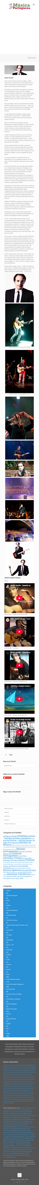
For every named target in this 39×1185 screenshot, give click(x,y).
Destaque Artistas (12, 858)
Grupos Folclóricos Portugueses (24, 1099)
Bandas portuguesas (14, 850)
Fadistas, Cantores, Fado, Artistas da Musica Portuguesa (18, 1114)
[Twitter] (17, 1182)
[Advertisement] (19, 33)
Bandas (8, 905)
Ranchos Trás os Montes (10, 1090)
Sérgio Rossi (15, 1079)
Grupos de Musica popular (12, 866)
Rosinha (11, 1068)
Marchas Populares (11, 1004)
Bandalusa (28, 1070)
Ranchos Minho (12, 876)
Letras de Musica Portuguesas (18, 1092)
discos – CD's (10, 945)
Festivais (8, 964)
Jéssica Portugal (13, 1072)
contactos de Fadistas (9, 1099)
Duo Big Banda (18, 1074)
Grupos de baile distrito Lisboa (10, 864)
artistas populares (22, 838)
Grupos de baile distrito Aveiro (10, 862)
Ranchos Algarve (13, 1083)
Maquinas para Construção (12, 1155)
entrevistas (9, 949)
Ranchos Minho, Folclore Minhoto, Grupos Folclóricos (18, 1139)
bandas (6, 840)
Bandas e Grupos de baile (12, 1112)
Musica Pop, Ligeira (11, 1009)
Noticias (8, 1014)
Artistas (22, 836)
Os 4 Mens (7, 1074)
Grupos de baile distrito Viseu (25, 864)
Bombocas (30, 1077)
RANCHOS (7, 816)
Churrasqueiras (8, 1153)
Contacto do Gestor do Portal (11, 1065)
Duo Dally (14, 1070)
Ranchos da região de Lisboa (15, 1086)
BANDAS (6, 812)
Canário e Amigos (19, 1068)
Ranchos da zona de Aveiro (16, 1085)
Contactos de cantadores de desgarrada (22, 1097)
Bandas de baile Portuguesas (19, 841)
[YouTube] (22, 1182)
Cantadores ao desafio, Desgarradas (16, 1119)
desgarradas (9, 940)
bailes (8, 900)
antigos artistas (10, 836)
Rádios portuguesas (8, 1103)
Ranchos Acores (8, 872)
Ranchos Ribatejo (15, 878)
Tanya (16, 1077)
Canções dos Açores (11, 920)
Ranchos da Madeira (18, 872)
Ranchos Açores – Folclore (12, 1144)
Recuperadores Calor (21, 1153)
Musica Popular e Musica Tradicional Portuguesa (18, 1112)
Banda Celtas (6, 1070)
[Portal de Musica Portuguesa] (19, 6)
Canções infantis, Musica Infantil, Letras (17, 925)
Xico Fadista (27, 1067)
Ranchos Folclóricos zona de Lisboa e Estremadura (18, 1122)
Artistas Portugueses (12, 895)
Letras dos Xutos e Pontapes (14, 994)
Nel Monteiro (22, 1077)
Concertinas (22, 856)
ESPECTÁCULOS (8, 808)
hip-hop (13, 868)
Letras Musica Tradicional (13, 999)
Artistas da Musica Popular (20, 1094)
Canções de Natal (11, 915)
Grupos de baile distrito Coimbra (25, 862)
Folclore (29, 860)
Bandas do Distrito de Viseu (29, 847)
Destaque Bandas (10, 860)
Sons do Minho (22, 1081)
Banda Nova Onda (30, 1068)
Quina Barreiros (29, 1076)
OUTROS (6, 820)
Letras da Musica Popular (13, 979)
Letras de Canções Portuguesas (14, 984)
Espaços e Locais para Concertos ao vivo (17, 1150)
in (30, 271)
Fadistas (21, 860)
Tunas (30, 1101)
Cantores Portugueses (12, 854)
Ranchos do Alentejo (19, 1121)
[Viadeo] (25, 1182)
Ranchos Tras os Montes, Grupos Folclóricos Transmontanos (19, 1137)
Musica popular (25, 870)
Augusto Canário (19, 1076)
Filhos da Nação (23, 1072)
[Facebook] (14, 1182)
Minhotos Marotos (9, 1077)
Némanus (22, 1079)
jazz (16, 868)
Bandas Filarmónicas (10, 823)
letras (7, 974)
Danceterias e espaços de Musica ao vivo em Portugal (17, 1145)
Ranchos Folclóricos (18, 874)
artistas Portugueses (14, 1095)
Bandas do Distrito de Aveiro (18, 845)
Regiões (8, 1023)
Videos (6, 581)
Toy (12, 1074)
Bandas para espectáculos (10, 1101)
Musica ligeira (10, 870)
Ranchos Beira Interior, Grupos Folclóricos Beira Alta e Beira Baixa (17, 1131)
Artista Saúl (21, 1070)
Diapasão (11, 1076)
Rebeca (28, 1079)
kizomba (19, 868)
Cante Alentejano (23, 1101)
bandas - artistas (17, 840)
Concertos (9, 935)
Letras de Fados (10, 989)
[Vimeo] (20, 1182)
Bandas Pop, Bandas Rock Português (16, 1117)
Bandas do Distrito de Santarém (14, 847)
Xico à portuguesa (24, 1065)
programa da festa (11, 1018)
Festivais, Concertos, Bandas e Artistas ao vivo (18, 1148)
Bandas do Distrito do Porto (9, 849)
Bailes (32, 838)
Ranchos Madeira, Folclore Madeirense (16, 1142)
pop (34, 870)
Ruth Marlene (32, 1072)
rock (21, 878)
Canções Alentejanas (12, 910)
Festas (8, 959)
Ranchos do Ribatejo (26, 1088)
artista (18, 212)
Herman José (6, 1079)
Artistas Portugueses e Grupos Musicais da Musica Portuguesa (19, 1109)
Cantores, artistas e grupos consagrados (17, 1151)
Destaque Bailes (27, 858)
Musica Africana (26, 868)
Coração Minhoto (12, 1081)
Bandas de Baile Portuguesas (15, 1067)
